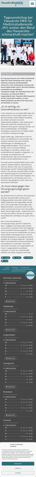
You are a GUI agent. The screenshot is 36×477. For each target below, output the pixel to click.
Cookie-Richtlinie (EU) (19, 271)
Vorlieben (18, 473)
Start (7, 267)
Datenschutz (25, 267)
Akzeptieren (18, 463)
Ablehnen (18, 468)
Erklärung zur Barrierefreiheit (23, 269)
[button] (32, 4)
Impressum (15, 267)
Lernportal (6, 269)
